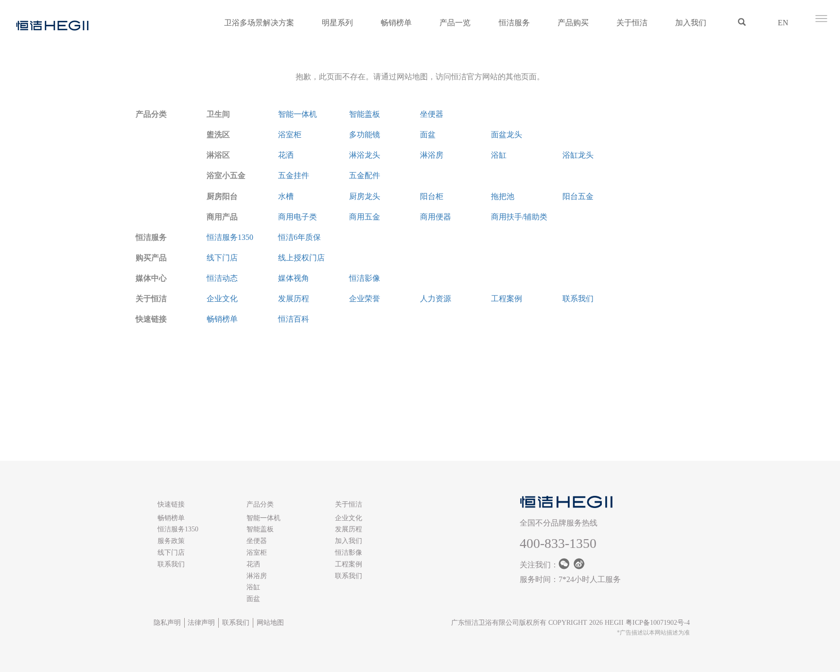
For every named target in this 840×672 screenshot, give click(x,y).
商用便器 (435, 217)
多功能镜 (364, 134)
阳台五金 (578, 196)
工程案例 (506, 298)
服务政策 (171, 541)
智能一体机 (297, 114)
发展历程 (293, 298)
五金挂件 (293, 175)
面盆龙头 (506, 134)
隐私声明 (167, 622)
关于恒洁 (632, 22)
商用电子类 (297, 217)
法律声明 (201, 622)
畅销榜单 (396, 22)
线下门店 (222, 258)
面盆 (428, 134)
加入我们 (690, 22)
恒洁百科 (293, 319)
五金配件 (364, 175)
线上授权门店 (301, 258)
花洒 (286, 155)
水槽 (286, 196)
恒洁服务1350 (230, 237)
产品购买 (573, 22)
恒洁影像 (364, 278)
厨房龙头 (364, 196)
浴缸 (499, 155)
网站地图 (270, 622)
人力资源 (435, 298)
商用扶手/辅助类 (519, 217)
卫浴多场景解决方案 (259, 22)
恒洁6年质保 (299, 237)
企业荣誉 (364, 298)
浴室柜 (289, 134)
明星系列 (337, 22)
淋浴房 (431, 155)
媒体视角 (293, 278)
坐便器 (431, 114)
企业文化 (222, 298)
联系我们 (578, 298)
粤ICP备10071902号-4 (658, 622)
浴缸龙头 (578, 155)
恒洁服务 (514, 22)
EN (783, 22)
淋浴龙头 (364, 155)
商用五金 (364, 217)
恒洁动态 (222, 278)
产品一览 (455, 22)
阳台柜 (431, 196)
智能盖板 (364, 114)
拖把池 (502, 196)
